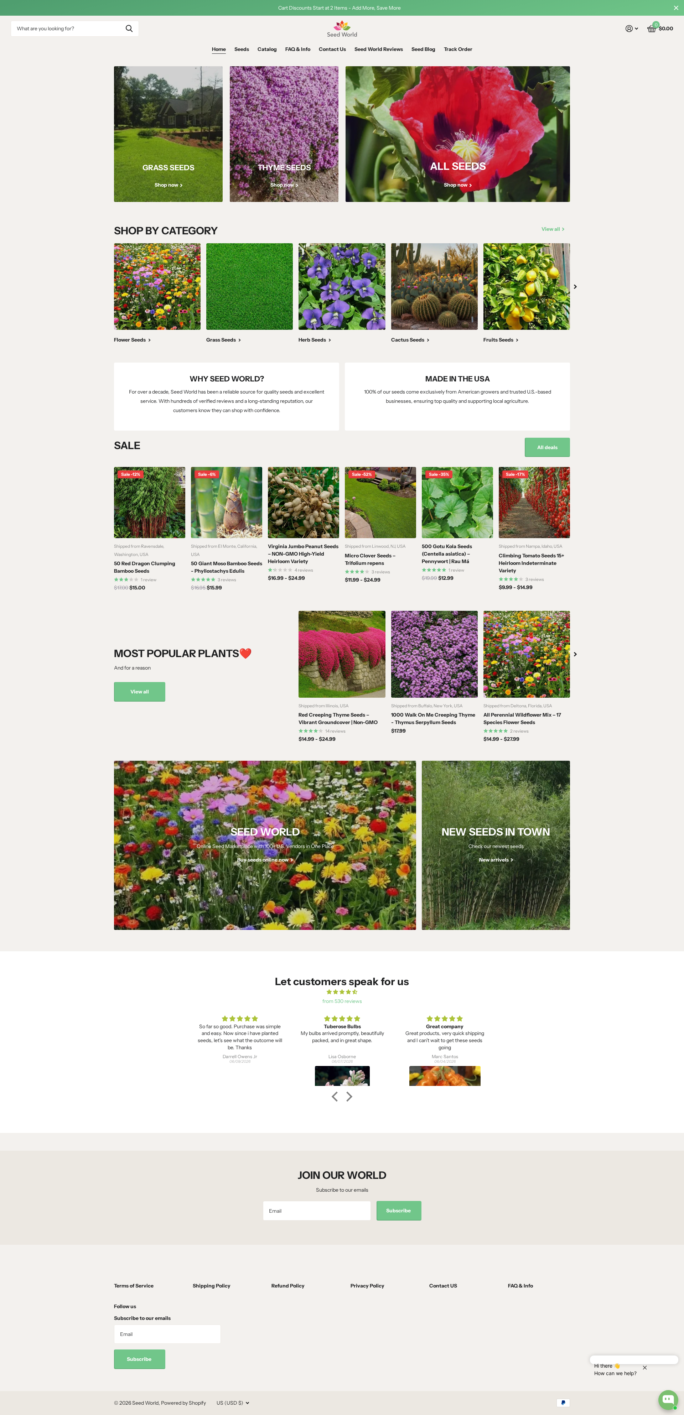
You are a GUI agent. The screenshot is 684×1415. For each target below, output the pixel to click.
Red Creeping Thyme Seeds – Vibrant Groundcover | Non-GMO (338, 718)
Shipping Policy (211, 1286)
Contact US (443, 1286)
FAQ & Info (297, 49)
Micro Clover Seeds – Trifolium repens (370, 559)
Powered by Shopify (183, 1403)
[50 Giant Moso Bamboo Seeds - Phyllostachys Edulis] (226, 502)
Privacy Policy (367, 1286)
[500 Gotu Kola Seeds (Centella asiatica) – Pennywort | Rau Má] (457, 502)
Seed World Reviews (378, 49)
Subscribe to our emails (142, 1318)
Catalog (267, 49)
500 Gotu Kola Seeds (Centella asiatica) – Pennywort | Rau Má (447, 554)
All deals (547, 447)
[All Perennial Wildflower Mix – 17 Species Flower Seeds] (526, 654)
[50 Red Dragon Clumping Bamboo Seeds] (149, 502)
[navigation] (575, 286)
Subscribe (399, 1210)
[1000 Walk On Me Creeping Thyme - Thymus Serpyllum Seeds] (434, 654)
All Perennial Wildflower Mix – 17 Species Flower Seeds (522, 718)
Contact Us (332, 49)
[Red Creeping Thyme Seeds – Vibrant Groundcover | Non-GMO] (342, 654)
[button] (337, 1097)
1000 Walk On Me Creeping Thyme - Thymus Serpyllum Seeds (433, 718)
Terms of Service (134, 1286)
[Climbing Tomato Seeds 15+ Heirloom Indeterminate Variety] (534, 502)
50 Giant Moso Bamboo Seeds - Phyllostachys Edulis (226, 567)
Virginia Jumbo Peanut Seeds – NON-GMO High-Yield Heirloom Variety (303, 554)
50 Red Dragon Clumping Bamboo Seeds (144, 567)
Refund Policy (288, 1286)
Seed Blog (423, 49)
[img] (342, 992)
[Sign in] (631, 29)
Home (219, 49)
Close (676, 8)
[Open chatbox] (668, 1400)
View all (139, 691)
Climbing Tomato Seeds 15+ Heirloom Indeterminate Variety (531, 563)
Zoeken (129, 29)
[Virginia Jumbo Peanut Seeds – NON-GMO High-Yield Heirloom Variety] (303, 502)
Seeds (241, 49)
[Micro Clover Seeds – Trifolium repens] (380, 502)
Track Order (458, 49)
